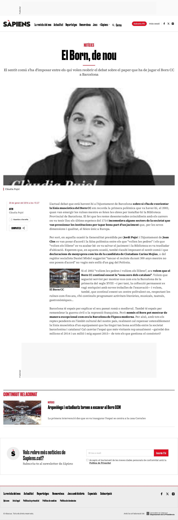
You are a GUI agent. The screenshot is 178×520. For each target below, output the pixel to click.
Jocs (95, 24)
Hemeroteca (85, 24)
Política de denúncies (68, 500)
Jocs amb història (76, 493)
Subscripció (106, 493)
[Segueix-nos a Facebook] (164, 23)
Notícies (89, 45)
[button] (19, 219)
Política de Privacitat (100, 463)
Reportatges (71, 24)
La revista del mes (42, 24)
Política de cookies (50, 500)
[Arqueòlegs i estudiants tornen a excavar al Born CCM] (22, 413)
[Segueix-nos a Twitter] (168, 23)
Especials (92, 493)
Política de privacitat (31, 500)
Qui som (6, 500)
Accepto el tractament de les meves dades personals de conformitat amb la (127, 461)
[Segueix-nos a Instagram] (173, 23)
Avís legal (16, 500)
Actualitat (58, 24)
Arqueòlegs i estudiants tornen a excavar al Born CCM (84, 407)
